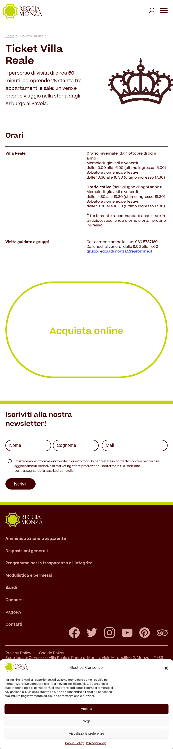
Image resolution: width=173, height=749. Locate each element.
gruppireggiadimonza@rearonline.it (119, 251)
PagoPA (13, 612)
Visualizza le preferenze (86, 733)
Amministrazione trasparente (35, 538)
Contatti (13, 624)
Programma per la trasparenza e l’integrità (49, 563)
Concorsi (14, 600)
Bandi (11, 588)
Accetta (86, 709)
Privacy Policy (96, 743)
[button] (166, 668)
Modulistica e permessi (28, 575)
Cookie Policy (74, 743)
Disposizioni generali (26, 551)
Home (9, 36)
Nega (87, 721)
